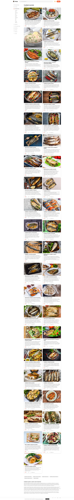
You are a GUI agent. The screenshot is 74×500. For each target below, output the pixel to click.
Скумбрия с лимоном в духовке (37, 476)
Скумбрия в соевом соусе (45, 476)
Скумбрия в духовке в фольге (28, 476)
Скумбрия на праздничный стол (28, 478)
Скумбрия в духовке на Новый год (54, 476)
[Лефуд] (15, 1)
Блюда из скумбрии (36, 478)
